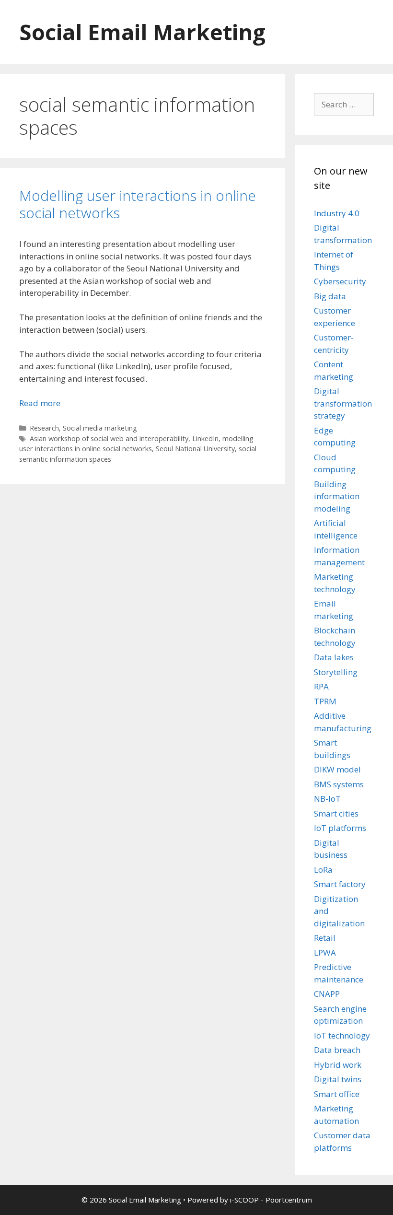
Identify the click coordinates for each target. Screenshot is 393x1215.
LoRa (323, 869)
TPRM (325, 701)
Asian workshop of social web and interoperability (109, 438)
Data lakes (334, 657)
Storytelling (336, 672)
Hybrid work (337, 1064)
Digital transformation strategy (343, 403)
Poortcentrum (289, 1199)
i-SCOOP (244, 1199)
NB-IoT (327, 798)
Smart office (336, 1093)
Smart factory (340, 883)
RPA (321, 686)
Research (44, 427)
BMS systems (339, 784)
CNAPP (327, 993)
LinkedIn (205, 438)
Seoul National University (195, 448)
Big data (330, 296)
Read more (39, 403)
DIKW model (337, 769)
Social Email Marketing (142, 32)
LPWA (325, 952)
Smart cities (336, 813)
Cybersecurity (340, 281)
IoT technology (342, 1035)
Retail (324, 937)
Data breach (337, 1049)
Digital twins (337, 1079)
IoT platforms (340, 827)
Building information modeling (336, 496)
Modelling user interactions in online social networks (137, 204)
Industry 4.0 (336, 213)
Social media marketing (100, 427)
